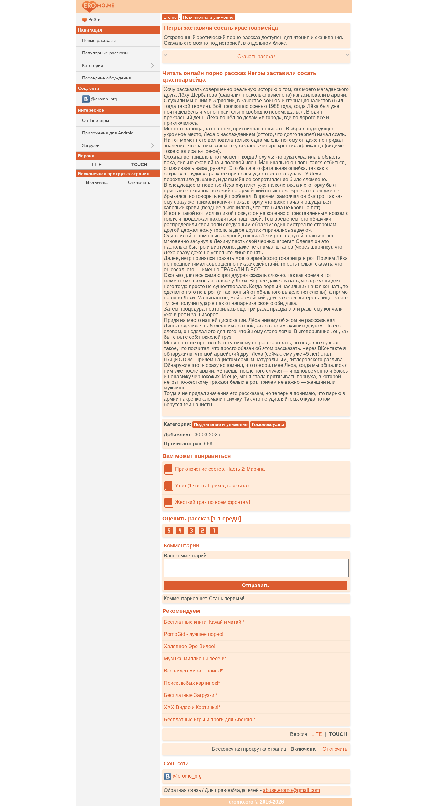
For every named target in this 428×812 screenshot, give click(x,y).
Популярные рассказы (105, 52)
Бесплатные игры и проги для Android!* (209, 719)
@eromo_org (186, 776)
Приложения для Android (107, 132)
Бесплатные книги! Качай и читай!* (204, 622)
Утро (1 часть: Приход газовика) (211, 485)
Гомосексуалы (268, 424)
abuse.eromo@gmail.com (291, 790)
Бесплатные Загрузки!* (190, 695)
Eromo (170, 17)
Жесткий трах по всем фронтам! (212, 502)
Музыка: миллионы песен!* (195, 658)
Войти (94, 19)
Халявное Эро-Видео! (189, 646)
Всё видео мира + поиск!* (193, 670)
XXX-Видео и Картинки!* (192, 707)
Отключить (334, 749)
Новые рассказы (99, 40)
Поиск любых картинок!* (192, 683)
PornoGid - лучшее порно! (193, 634)
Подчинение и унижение (208, 17)
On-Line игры (95, 120)
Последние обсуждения (106, 77)
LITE (316, 734)
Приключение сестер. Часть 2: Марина (219, 469)
